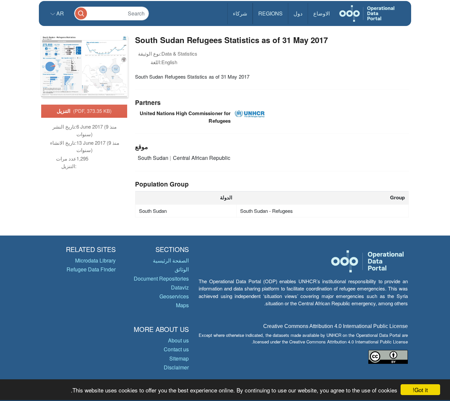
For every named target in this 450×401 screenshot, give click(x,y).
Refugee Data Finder (91, 269)
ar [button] (59, 13)
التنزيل (84, 110)
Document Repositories (161, 278)
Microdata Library (95, 260)
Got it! (420, 390)
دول (298, 13)
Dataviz (180, 287)
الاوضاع (321, 13)
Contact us (176, 349)
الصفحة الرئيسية (171, 260)
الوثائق (182, 269)
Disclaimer (176, 367)
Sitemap (179, 358)
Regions (270, 13)
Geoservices (174, 296)
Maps (182, 305)
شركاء (240, 13)
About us (178, 340)
